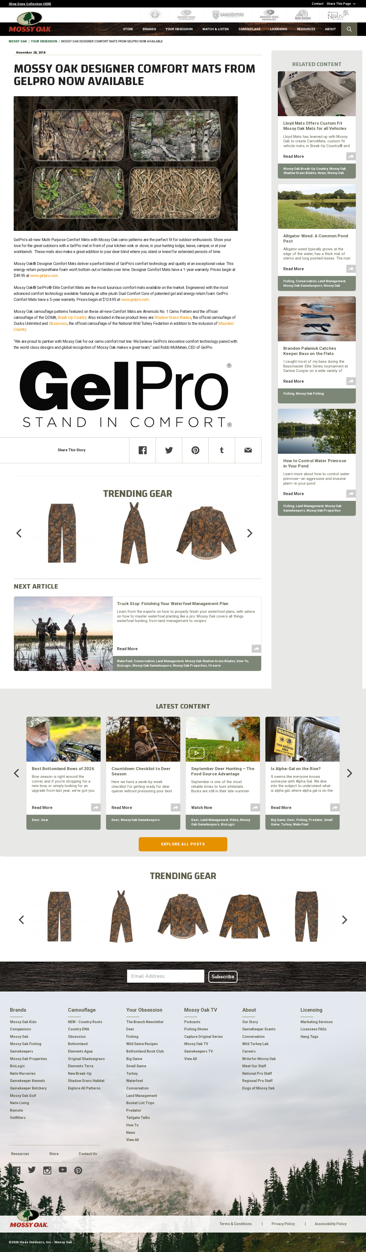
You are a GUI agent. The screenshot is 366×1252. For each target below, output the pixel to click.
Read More (127, 648)
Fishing (288, 281)
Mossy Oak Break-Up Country (305, 169)
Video (234, 820)
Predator (316, 820)
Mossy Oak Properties (190, 665)
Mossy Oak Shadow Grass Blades (210, 661)
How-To (242, 661)
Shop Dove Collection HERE (30, 4)
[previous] (22, 533)
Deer (36, 820)
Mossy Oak (18, 41)
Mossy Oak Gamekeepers (151, 665)
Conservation (144, 661)
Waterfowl (124, 661)
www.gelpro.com (44, 275)
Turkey (286, 824)
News (322, 173)
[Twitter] (169, 450)
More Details (62, 539)
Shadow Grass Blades (172, 317)
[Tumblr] (222, 450)
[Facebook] (142, 450)
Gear (45, 820)
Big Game (278, 820)
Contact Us (88, 1154)
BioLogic (124, 665)
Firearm (214, 665)
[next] (246, 533)
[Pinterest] (195, 450)
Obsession (58, 323)
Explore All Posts (183, 844)
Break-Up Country (72, 317)
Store (54, 1154)
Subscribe (223, 976)
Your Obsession (44, 41)
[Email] (248, 450)
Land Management (169, 661)
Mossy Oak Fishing (310, 393)
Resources (20, 1154)
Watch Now (201, 807)
